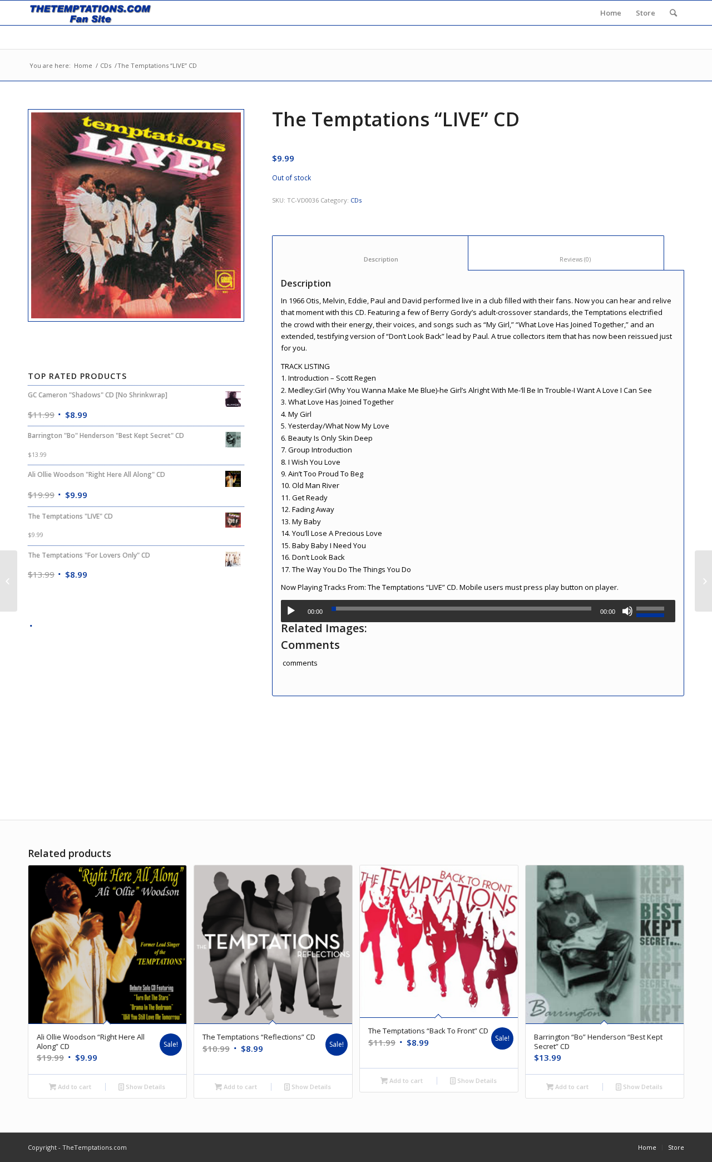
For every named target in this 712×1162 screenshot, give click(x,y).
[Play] (290, 611)
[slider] (653, 610)
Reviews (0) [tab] (566, 259)
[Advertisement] (136, 711)
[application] (478, 611)
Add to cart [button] (73, 1086)
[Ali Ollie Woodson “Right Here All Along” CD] (8, 581)
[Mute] (627, 611)
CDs (105, 65)
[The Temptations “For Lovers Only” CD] (703, 581)
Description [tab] (370, 259)
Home (83, 65)
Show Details (144, 1086)
